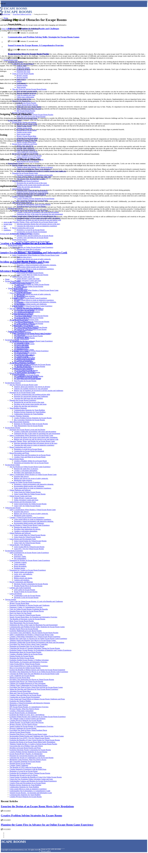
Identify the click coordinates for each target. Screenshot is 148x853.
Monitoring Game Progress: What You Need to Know (28, 759)
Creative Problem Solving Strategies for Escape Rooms (33, 418)
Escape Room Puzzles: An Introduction (23, 713)
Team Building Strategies (18, 408)
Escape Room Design (12, 428)
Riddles (16, 301)
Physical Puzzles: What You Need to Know (24, 709)
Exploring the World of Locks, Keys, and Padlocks (27, 715)
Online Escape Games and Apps (23, 277)
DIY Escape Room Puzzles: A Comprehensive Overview (29, 707)
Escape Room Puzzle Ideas (19, 320)
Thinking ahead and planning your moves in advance (32, 387)
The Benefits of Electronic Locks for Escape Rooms (27, 619)
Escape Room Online (12, 465)
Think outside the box (21, 318)
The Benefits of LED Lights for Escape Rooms (26, 767)
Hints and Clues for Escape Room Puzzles (28, 336)
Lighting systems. (20, 576)
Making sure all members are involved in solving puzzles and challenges (38, 390)
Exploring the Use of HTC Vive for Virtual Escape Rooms (30, 738)
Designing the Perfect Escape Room (22, 658)
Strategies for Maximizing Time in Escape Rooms (31, 424)
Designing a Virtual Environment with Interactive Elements (30, 703)
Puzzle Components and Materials (21, 582)
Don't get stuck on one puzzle (24, 310)
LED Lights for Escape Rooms (24, 590)
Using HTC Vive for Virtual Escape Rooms (29, 549)
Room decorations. (20, 566)
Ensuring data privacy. (21, 476)
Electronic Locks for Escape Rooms (26, 597)
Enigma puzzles (19, 305)
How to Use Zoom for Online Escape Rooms (25, 668)
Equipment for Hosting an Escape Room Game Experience (30, 560)
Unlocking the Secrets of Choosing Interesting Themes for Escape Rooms (35, 648)
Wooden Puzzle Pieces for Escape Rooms (28, 586)
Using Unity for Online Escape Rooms (30, 286)
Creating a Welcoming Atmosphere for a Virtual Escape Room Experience (35, 636)
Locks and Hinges (16, 594)
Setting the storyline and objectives (26, 406)
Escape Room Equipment (14, 551)
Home (7, 279)
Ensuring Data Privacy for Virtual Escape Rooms (26, 681)
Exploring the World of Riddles (20, 701)
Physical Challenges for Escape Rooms (27, 379)
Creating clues (19, 285)
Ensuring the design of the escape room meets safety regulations (35, 437)
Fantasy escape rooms (21, 346)
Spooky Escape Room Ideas (23, 361)
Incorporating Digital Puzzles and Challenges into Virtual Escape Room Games (37, 736)
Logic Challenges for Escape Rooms (26, 375)
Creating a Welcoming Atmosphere (21, 711)
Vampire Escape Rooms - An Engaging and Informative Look (31, 793)
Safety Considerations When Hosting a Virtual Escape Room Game (35, 290)
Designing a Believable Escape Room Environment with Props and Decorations (37, 642)
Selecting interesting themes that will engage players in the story (35, 443)
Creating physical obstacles (23, 369)
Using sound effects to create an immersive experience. (35, 300)
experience (7, 230)
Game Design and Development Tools (23, 502)
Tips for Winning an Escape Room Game (24, 385)
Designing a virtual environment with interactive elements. (36, 302)
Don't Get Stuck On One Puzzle (21, 613)
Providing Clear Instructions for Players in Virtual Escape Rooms (32, 679)
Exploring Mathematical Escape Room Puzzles (26, 631)
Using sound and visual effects (24, 371)
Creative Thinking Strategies (19, 416)
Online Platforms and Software (20, 490)
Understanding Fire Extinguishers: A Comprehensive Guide (30, 791)
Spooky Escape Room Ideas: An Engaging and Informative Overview (33, 617)
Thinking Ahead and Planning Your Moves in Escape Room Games (33, 640)
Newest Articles (10, 599)
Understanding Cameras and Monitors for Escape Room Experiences (33, 781)
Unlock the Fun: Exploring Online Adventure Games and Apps (31, 779)
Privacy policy (46, 851)
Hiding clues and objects (22, 365)
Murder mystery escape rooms (24, 344)
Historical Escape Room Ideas (24, 359)
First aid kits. (18, 554)
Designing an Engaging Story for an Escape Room (31, 463)
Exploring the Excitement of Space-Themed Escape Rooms (30, 773)
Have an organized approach (23, 312)
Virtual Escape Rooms (12, 508)
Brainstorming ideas (21, 289)
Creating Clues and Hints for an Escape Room (30, 457)
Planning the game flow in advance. (26, 469)
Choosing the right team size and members (28, 398)
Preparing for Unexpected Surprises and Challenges (27, 756)
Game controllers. (20, 564)
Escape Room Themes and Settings (22, 342)
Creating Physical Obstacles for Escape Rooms (26, 720)
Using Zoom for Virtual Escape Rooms (30, 318)
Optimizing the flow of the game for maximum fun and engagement (37, 433)
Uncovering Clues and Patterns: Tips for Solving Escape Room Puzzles (34, 633)
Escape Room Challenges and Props (22, 14)
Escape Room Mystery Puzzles (24, 324)
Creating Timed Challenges (19, 765)
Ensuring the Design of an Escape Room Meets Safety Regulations (32, 742)
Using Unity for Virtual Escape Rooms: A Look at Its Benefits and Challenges (36, 601)
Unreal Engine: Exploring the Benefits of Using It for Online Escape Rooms (36, 777)
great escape (8, 222)
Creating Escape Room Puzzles (20, 283)
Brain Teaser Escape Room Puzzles (26, 328)
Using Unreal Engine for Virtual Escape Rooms (30, 541)
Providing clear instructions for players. (27, 472)
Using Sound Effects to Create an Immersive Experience (29, 666)
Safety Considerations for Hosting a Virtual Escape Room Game (32, 635)
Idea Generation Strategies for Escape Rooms (29, 420)
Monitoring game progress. (26, 296)
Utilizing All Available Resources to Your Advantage (28, 683)
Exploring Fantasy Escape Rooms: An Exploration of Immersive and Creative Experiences (40, 650)
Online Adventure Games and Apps (29, 280)
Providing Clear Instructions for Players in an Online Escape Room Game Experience (39, 672)
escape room (8, 224)
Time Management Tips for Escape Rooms (28, 426)
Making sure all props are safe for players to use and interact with (36, 439)
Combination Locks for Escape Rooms (27, 595)
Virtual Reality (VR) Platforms (20, 545)
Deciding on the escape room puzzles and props (30, 404)
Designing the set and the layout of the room (29, 402)
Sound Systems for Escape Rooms (25, 592)
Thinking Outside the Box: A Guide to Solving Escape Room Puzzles (33, 744)
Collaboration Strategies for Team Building (28, 414)
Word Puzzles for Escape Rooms (25, 381)
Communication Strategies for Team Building (29, 410)
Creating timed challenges (23, 367)
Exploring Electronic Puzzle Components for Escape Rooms (30, 750)
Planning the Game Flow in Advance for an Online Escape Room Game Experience (38, 638)
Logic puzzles (18, 303)
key (5, 226)
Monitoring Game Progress (19, 705)
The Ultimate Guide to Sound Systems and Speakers (27, 718)
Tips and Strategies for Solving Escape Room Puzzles (32, 334)
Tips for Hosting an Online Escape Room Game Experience (30, 467)
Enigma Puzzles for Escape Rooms (26, 377)
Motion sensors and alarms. (23, 578)
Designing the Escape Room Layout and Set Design (27, 430)
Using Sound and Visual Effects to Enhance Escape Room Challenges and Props (37, 699)
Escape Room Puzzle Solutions (20, 332)
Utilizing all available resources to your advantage (31, 389)
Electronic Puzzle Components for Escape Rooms (34, 364)
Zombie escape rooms (21, 351)
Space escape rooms (21, 353)
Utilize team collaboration (22, 316)
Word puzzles (18, 307)
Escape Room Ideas (5, 14)
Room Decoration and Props (19, 453)
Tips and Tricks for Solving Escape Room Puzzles (27, 308)
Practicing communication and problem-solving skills (32, 394)
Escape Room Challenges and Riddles (23, 373)
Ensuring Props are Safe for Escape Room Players (27, 611)
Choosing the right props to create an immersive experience (34, 445)
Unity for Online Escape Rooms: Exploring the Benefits (29, 609)
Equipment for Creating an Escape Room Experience (30, 351)
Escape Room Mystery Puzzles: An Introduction (26, 754)
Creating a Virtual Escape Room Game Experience (29, 298)
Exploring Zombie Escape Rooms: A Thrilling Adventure (29, 660)
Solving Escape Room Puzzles (24, 338)
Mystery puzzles (19, 295)
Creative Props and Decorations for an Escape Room (28, 783)
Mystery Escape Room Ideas (23, 355)
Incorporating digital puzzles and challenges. (32, 304)
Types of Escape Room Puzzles (20, 293)
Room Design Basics (17, 459)
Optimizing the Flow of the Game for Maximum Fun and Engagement (34, 625)
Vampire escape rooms (21, 348)
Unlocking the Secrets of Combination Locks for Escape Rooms (31, 758)
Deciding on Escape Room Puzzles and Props (25, 748)
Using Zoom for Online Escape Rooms (27, 492)
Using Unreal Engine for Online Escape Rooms (33, 284)
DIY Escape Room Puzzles (23, 330)
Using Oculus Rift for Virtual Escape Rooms (29, 547)
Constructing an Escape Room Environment (29, 451)
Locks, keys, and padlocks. (23, 574)
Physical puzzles (19, 297)
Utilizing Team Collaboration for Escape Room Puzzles (28, 685)
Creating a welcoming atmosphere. (26, 471)
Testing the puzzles (20, 287)
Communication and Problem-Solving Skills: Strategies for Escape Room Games (37, 627)
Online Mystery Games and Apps (28, 279)
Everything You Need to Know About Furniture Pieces (28, 730)
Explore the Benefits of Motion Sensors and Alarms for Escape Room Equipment (37, 670)
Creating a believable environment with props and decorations (35, 431)
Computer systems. (20, 562)
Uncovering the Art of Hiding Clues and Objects (26, 746)
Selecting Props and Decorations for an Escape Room (32, 455)
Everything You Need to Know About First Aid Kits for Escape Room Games (36, 687)
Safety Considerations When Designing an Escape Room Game (31, 435)
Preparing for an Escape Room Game (22, 392)
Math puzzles (18, 299)
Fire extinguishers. (23, 339)
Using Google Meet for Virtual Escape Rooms (32, 316)
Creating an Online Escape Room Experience (25, 482)
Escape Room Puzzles (12, 281)
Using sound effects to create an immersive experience (28, 789)
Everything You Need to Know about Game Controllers (29, 644)
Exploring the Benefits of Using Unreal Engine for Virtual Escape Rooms (35, 740)
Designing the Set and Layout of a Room (24, 775)
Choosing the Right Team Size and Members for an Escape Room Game (34, 674)
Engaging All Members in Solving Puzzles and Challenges (30, 605)
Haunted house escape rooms (24, 349)
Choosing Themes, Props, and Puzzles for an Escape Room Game (32, 441)
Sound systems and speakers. (24, 572)
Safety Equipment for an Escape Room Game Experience (29, 553)
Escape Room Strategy (13, 383)
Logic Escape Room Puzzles (23, 322)
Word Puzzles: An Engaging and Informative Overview (28, 662)
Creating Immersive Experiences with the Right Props (28, 769)
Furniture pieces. (19, 568)
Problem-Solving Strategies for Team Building (30, 412)
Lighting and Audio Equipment (20, 588)
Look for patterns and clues (23, 314)
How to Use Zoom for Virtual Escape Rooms (25, 615)
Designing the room (20, 291)
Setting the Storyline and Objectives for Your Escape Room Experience (34, 689)
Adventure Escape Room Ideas (24, 357)
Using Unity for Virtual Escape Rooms (27, 543)
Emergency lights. (20, 556)
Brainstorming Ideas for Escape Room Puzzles (25, 652)
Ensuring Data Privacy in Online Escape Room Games (28, 734)
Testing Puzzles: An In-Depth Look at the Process (27, 722)
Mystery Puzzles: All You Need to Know (23, 724)
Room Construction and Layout (20, 447)
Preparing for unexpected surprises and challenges (31, 396)
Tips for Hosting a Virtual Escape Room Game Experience (32, 306)
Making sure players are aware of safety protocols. (34, 294)
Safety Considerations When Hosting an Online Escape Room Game (33, 474)
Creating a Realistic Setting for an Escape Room (30, 461)
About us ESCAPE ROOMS (51, 849)
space (5, 228)
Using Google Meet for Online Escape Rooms (30, 494)
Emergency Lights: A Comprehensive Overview (26, 607)
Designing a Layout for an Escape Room (28, 449)
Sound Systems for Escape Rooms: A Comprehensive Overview (31, 726)
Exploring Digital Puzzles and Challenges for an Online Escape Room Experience (38, 717)
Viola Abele (5, 29)
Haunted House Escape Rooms (20, 763)
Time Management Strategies (19, 422)
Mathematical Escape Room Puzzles (26, 326)
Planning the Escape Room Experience (23, 400)
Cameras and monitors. (22, 580)
